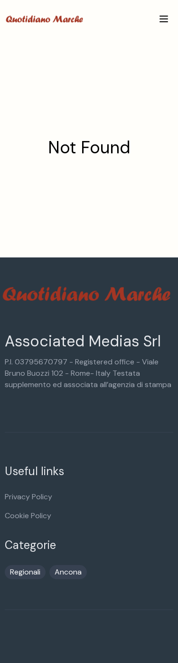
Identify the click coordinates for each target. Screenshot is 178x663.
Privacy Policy (28, 497)
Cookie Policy (28, 516)
